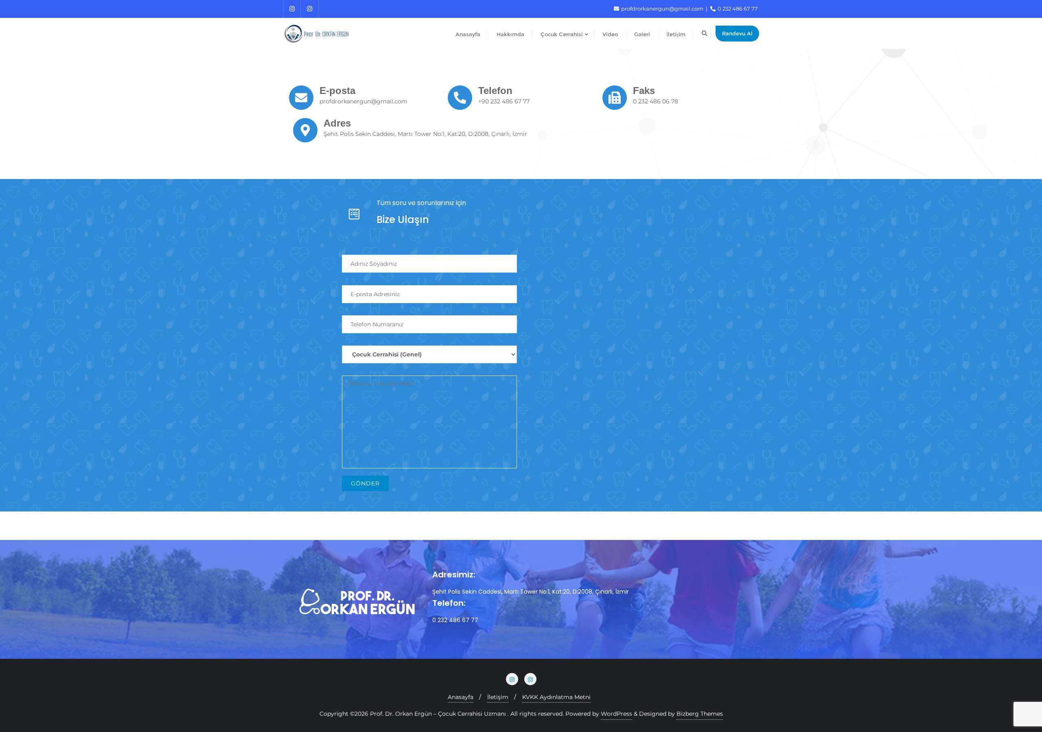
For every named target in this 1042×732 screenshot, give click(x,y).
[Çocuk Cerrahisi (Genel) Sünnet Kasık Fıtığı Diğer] (429, 349)
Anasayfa (460, 697)
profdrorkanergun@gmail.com (662, 8)
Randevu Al (737, 33)
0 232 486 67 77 (737, 8)
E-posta (337, 90)
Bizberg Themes (699, 713)
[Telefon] (460, 97)
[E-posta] (301, 97)
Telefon (495, 90)
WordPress (616, 713)
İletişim (497, 697)
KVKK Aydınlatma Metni (556, 697)
